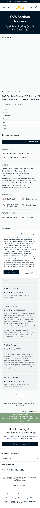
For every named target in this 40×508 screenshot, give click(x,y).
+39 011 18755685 (12, 135)
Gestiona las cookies (25, 494)
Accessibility (11, 494)
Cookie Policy (11, 498)
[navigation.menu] (4, 7)
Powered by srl (29, 411)
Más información (23, 420)
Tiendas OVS (6, 92)
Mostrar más (20, 395)
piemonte (22, 92)
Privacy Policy (23, 498)
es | (21, 486)
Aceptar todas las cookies (11, 272)
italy (15, 92)
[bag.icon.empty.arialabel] (36, 7)
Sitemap (33, 498)
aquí (22, 405)
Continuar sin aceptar (28, 234)
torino (30, 92)
